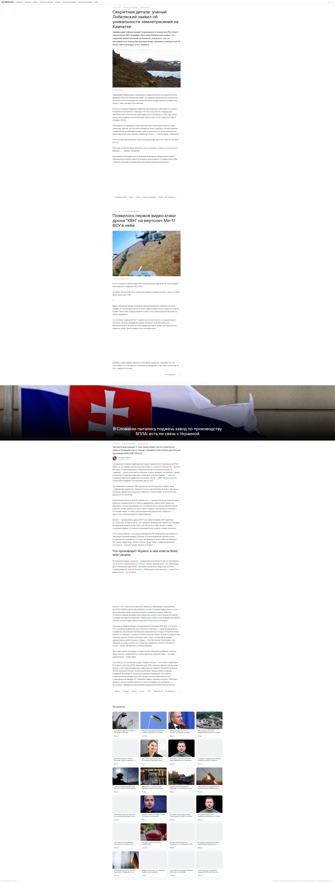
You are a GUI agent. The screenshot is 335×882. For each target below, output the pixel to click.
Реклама (15, 880)
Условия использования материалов (288, 880)
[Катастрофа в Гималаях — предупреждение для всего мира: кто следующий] (209, 725)
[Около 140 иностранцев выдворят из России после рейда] (181, 864)
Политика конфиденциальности (324, 880)
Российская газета (134, 211)
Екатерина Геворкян (124, 457)
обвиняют (173, 478)
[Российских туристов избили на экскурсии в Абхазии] (126, 725)
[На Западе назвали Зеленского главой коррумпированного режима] (209, 836)
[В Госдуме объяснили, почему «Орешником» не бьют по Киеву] (181, 808)
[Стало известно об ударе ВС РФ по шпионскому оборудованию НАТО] (209, 780)
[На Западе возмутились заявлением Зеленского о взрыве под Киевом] (209, 808)
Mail (3, 880)
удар (149, 618)
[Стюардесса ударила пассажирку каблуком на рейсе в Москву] (209, 753)
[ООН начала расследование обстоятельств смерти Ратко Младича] (126, 836)
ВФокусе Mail (131, 443)
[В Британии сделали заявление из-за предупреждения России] (126, 808)
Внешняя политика (143, 443)
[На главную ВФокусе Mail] (9, 2)
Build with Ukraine (170, 626)
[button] (147, 68)
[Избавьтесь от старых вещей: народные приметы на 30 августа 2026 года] (153, 780)
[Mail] (2, 2)
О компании (8, 880)
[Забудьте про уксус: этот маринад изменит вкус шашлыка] (153, 864)
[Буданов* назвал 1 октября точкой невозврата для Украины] (153, 808)
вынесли (151, 525)
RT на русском (133, 7)
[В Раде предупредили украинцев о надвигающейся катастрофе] (153, 725)
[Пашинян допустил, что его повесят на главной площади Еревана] (181, 725)
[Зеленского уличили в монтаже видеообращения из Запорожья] (181, 753)
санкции (146, 489)
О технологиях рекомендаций (306, 880)
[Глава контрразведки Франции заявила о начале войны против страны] (126, 780)
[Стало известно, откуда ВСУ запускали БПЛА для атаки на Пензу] (209, 864)
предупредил (118, 685)
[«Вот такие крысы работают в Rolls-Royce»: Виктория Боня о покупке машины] (153, 753)
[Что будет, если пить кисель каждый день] (153, 836)
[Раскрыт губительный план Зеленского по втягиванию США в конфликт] (181, 836)
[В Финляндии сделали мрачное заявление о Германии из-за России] (126, 864)
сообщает (142, 564)
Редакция (275, 880)
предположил (118, 514)
